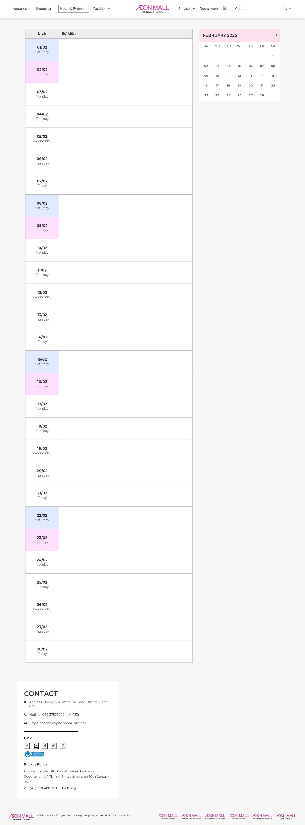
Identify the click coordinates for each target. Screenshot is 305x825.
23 (206, 95)
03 (217, 66)
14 (261, 75)
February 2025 (220, 35)
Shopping (43, 9)
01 (273, 56)
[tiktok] (45, 746)
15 (273, 75)
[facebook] (27, 746)
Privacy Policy (35, 764)
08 (273, 66)
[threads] (62, 746)
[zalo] (36, 746)
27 (251, 95)
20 (251, 85)
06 (251, 66)
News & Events (72, 9)
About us (20, 9)
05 (239, 66)
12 (239, 75)
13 (250, 75)
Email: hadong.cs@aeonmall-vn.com (57, 723)
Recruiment (209, 9)
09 (206, 75)
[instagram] (53, 746)
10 (217, 75)
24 (217, 95)
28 (262, 95)
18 (228, 85)
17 (217, 85)
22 (273, 85)
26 (240, 95)
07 (262, 66)
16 (206, 85)
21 (261, 85)
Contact (241, 9)
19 (239, 85)
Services (184, 9)
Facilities (99, 9)
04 (228, 66)
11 (228, 75)
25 (228, 95)
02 (206, 66)
